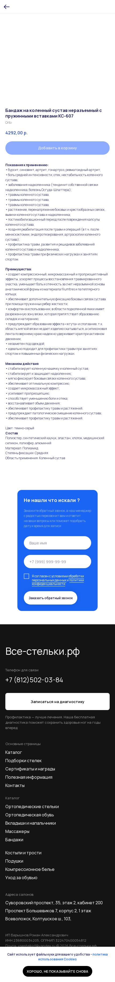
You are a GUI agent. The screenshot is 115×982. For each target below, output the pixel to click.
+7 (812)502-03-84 (34, 679)
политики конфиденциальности (58, 582)
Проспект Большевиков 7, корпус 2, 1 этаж (48, 911)
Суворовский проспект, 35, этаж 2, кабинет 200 (54, 903)
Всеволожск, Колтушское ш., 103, (38, 919)
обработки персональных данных (58, 578)
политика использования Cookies (73, 957)
